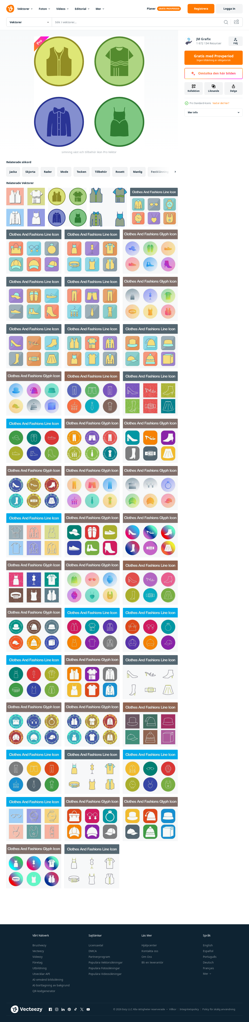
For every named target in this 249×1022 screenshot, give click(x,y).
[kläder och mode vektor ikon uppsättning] (154, 207)
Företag (37, 962)
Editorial (80, 9)
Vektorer (23, 9)
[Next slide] (172, 172)
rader (48, 172)
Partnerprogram (99, 957)
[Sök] (226, 22)
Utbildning (39, 968)
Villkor (172, 1009)
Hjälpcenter (149, 945)
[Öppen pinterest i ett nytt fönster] (69, 1009)
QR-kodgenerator (43, 991)
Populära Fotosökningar (104, 968)
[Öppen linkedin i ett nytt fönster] (63, 1009)
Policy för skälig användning (218, 1009)
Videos (60, 9)
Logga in (229, 8)
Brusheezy (39, 945)
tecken (81, 172)
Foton (43, 9)
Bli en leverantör (152, 962)
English (208, 945)
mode (64, 172)
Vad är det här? (221, 103)
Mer (98, 9)
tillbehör (101, 172)
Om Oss (147, 957)
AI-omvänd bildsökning (47, 979)
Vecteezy (38, 951)
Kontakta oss (150, 951)
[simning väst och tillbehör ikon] (25, 207)
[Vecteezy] (10, 9)
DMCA (93, 951)
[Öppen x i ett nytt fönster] (81, 1009)
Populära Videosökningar (105, 974)
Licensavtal (96, 945)
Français (208, 968)
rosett (120, 172)
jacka (13, 172)
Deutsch (208, 962)
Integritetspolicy (189, 1009)
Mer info (193, 112)
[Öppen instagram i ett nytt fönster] (56, 1009)
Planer (151, 8)
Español (208, 951)
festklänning (160, 172)
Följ (235, 43)
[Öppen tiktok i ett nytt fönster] (75, 1009)
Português (210, 957)
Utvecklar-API (41, 974)
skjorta (30, 172)
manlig (137, 172)
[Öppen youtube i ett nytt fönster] (88, 1009)
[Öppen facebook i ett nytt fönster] (50, 1009)
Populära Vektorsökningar (106, 962)
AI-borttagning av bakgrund (51, 985)
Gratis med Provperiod (213, 58)
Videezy (37, 957)
